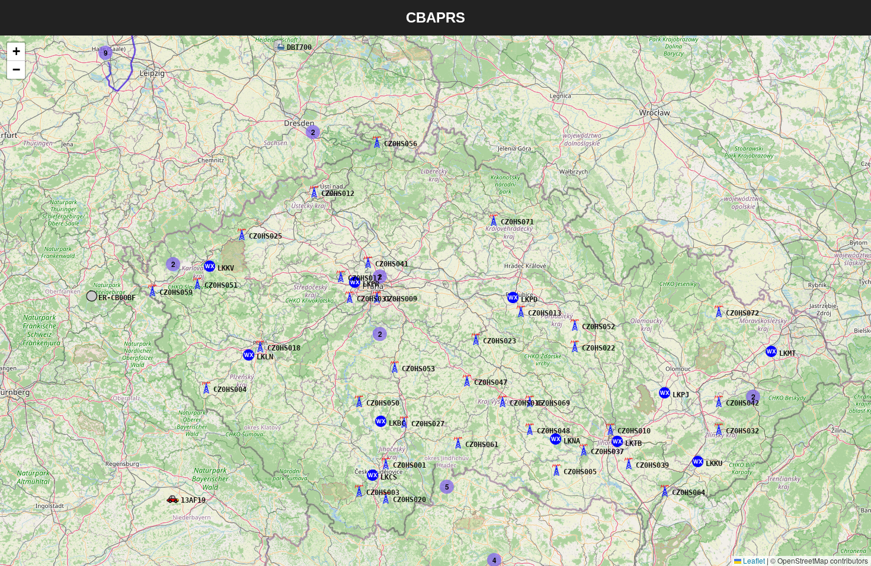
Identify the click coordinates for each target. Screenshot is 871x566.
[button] (173, 498)
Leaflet (753, 560)
